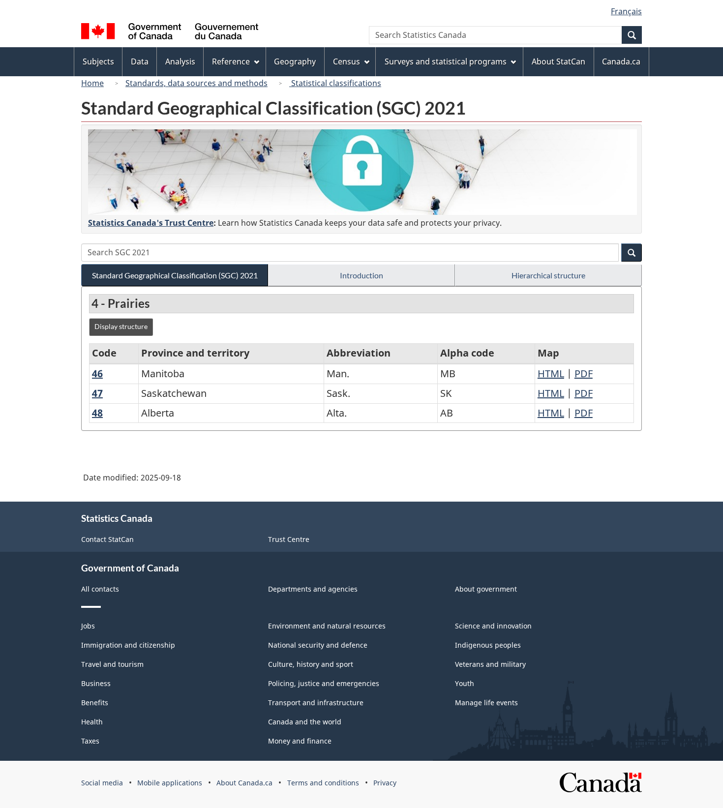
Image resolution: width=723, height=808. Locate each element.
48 (97, 412)
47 (97, 393)
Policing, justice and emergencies (323, 683)
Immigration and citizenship (128, 645)
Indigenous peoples (488, 645)
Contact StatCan (107, 539)
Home (92, 83)
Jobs (88, 625)
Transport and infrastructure (315, 702)
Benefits (94, 702)
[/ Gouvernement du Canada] (169, 32)
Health (92, 721)
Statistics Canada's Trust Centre (150, 222)
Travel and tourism (112, 664)
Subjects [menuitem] (98, 61)
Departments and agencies (313, 589)
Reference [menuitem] (231, 61)
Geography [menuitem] (295, 61)
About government (486, 589)
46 (97, 373)
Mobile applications (169, 782)
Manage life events (486, 702)
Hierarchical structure (548, 275)
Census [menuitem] (346, 61)
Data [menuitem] (140, 61)
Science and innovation (493, 625)
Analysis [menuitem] (180, 61)
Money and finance (299, 741)
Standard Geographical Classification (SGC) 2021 (175, 275)
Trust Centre (288, 539)
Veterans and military (490, 664)
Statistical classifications (335, 83)
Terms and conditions (323, 782)
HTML (551, 373)
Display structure (121, 326)
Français (626, 11)
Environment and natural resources (327, 625)
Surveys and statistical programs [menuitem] (446, 61)
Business (96, 683)
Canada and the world (304, 721)
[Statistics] (362, 172)
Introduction (361, 275)
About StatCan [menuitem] (558, 61)
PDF (583, 373)
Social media (102, 782)
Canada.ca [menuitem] (621, 61)
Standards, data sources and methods (196, 83)
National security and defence (317, 645)
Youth (464, 683)
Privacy (384, 782)
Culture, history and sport (310, 664)
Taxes (90, 741)
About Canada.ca (244, 782)
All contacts (100, 589)
